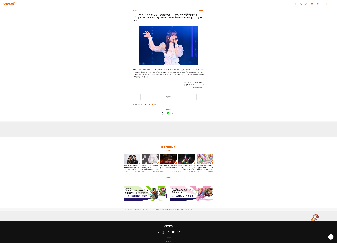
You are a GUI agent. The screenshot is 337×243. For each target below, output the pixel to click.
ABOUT (168, 237)
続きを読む (168, 97)
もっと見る (168, 177)
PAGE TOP (330, 237)
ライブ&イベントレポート (142, 104)
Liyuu (137, 72)
